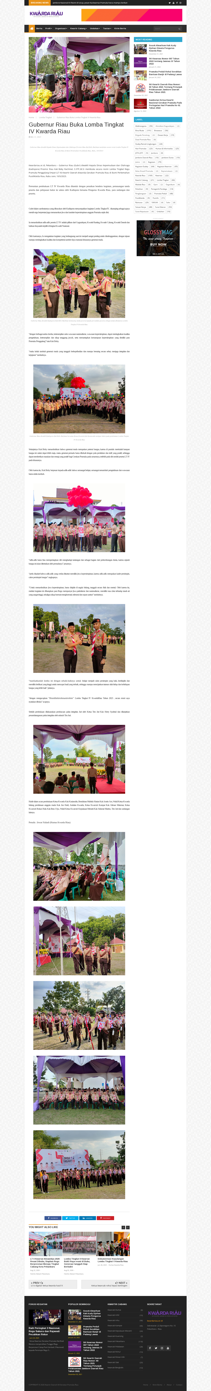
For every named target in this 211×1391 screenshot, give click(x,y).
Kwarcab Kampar (115, 1325)
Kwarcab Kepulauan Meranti (120, 1331)
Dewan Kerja (163, 135)
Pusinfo (156, 198)
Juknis (137, 162)
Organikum (170, 184)
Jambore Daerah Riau (143, 157)
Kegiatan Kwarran (164, 166)
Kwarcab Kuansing (115, 1336)
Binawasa (158, 130)
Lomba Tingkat (45, 117)
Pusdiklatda (140, 198)
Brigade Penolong (142, 135)
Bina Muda (139, 130)
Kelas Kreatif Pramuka (144, 171)
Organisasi (60, 28)
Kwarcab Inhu (113, 1320)
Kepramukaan (166, 171)
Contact (179, 1385)
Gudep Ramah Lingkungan (145, 144)
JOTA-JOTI (139, 153)
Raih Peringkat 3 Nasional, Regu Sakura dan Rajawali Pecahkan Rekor (44, 1331)
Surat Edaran (160, 207)
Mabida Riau (140, 184)
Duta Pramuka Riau (143, 139)
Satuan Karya (140, 207)
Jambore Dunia (168, 157)
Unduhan (94, 28)
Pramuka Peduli (160, 193)
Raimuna (138, 202)
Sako (168, 202)
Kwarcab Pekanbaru (116, 1341)
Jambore (154, 153)
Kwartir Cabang (77, 28)
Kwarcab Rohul (114, 1352)
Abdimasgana (140, 126)
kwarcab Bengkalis (115, 1367)
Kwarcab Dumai (114, 1310)
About (169, 1385)
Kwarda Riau (140, 175)
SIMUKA (155, 202)
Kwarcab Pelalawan (116, 1347)
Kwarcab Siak (113, 1362)
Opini (155, 184)
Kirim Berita (120, 28)
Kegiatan (151, 162)
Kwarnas (158, 175)
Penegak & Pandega (159, 189)
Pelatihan (139, 189)
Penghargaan (140, 193)
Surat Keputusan (142, 211)
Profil (48, 28)
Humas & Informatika (164, 148)
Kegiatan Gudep (141, 166)
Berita (39, 28)
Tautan (106, 28)
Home (31, 117)
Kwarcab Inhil (113, 1315)
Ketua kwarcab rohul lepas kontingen (109, 1285)
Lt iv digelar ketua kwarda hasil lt (47, 1285)
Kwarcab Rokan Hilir (116, 1357)
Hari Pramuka (140, 148)
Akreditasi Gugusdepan (165, 126)
